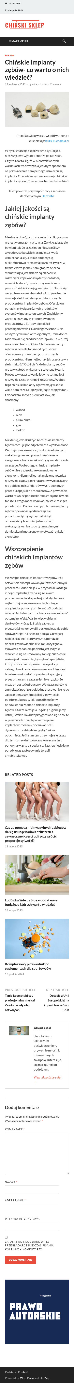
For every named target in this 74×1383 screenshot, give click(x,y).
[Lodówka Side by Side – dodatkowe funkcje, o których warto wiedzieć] (37, 876)
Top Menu (15, 3)
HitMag (44, 1378)
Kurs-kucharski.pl (57, 141)
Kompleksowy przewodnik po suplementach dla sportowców (28, 966)
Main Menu (19, 41)
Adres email (15, 1200)
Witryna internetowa (22, 1218)
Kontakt (23, 1372)
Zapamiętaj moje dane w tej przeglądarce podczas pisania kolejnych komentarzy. (29, 1245)
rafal (34, 84)
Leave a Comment (50, 84)
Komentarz (15, 1129)
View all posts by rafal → (47, 1079)
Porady (9, 55)
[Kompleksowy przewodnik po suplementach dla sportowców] (37, 940)
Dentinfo (47, 196)
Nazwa (11, 1182)
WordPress (27, 1378)
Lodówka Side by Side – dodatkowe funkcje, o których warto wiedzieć (31, 902)
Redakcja (10, 1372)
